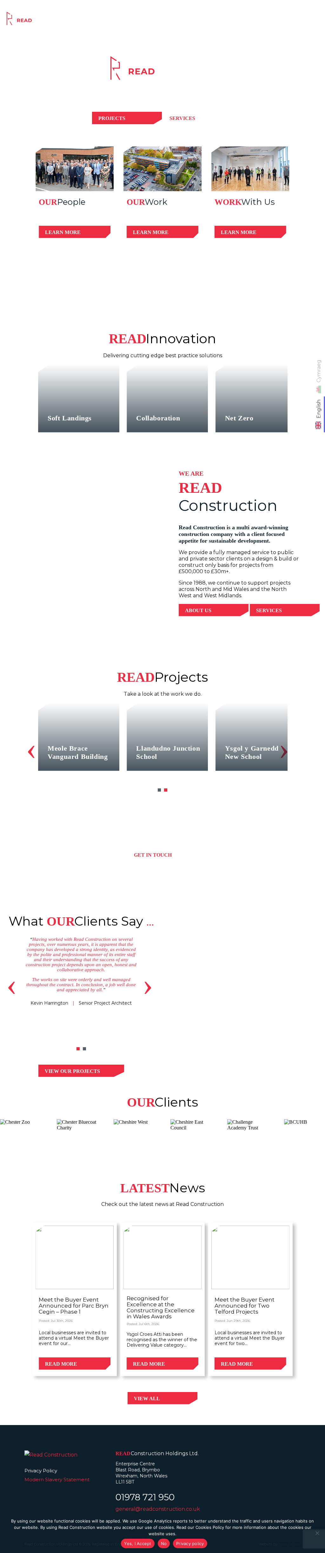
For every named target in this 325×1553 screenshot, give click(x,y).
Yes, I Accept (137, 1543)
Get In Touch (153, 855)
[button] (159, 790)
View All (147, 1398)
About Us (198, 610)
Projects (202, 20)
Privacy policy (190, 1543)
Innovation (239, 20)
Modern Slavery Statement (57, 1479)
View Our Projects (72, 1071)
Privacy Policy (40, 1471)
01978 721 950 (145, 1497)
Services (167, 20)
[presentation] (31, 749)
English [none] (319, 408)
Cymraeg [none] (319, 370)
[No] (317, 1533)
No (164, 1543)
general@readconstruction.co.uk (158, 1509)
